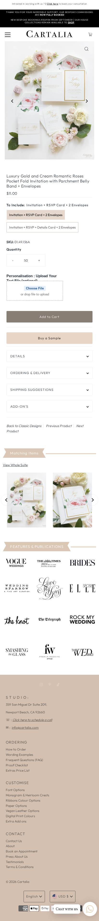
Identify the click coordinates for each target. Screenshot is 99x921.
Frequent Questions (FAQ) (24, 760)
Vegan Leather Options (22, 811)
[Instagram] (41, 684)
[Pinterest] (50, 684)
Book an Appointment (21, 851)
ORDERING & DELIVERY (30, 373)
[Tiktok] (58, 684)
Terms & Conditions (20, 867)
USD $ (63, 896)
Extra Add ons (16, 821)
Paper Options (16, 806)
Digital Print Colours (20, 816)
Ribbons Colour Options (23, 800)
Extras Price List (18, 770)
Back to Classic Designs (23, 426)
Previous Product (59, 426)
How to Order (16, 749)
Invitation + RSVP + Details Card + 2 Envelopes (42, 227)
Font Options (15, 790)
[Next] (86, 101)
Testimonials (15, 862)
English (32, 896)
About (10, 846)
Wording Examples (19, 754)
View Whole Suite (15, 465)
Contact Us (14, 841)
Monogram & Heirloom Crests (27, 795)
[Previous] (12, 101)
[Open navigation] (7, 34)
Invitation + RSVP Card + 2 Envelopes (35, 215)
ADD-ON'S (19, 406)
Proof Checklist (17, 765)
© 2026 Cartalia (17, 882)
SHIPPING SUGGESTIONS (32, 389)
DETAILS (17, 356)
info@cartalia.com (25, 727)
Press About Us (17, 856)
